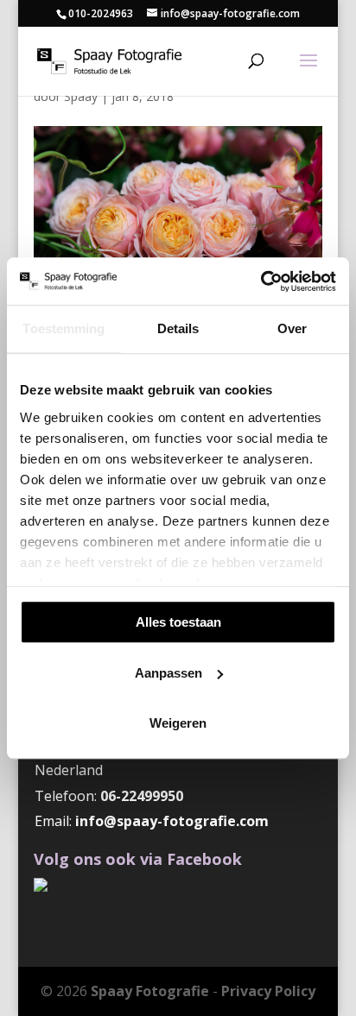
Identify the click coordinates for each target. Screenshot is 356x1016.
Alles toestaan (178, 622)
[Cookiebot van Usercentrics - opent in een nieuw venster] (260, 281)
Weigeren (178, 723)
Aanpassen (168, 673)
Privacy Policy (268, 990)
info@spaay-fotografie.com (172, 820)
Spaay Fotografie (150, 990)
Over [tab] (292, 328)
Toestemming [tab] (63, 328)
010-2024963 (100, 13)
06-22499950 (141, 795)
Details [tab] (178, 328)
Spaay (81, 96)
